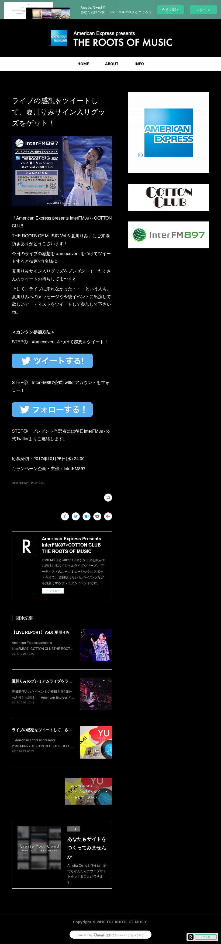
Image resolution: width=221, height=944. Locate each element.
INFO (139, 63)
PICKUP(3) (37, 483)
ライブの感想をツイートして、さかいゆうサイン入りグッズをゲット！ (72, 729)
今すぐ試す (170, 9)
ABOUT (111, 63)
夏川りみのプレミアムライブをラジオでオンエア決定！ (59, 681)
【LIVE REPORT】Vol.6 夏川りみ (41, 632)
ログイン (203, 9)
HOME (83, 63)
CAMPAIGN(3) (20, 483)
